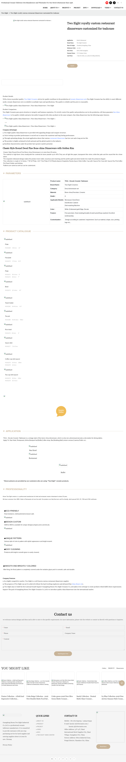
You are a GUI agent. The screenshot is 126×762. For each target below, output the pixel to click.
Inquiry (72, 65)
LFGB (88, 499)
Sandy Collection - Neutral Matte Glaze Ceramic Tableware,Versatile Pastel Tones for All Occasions (86, 697)
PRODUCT (111, 668)
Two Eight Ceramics (30, 99)
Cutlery (104, 668)
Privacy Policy (7, 745)
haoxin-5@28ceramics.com (75, 726)
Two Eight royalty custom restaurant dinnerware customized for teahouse (35, 13)
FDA (83, 499)
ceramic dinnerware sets (78, 99)
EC (80, 499)
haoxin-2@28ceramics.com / (79, 724)
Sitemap (9, 739)
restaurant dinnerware (57, 138)
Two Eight (4, 13)
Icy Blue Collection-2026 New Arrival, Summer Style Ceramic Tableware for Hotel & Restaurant (113, 697)
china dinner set (77, 584)
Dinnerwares (120, 668)
